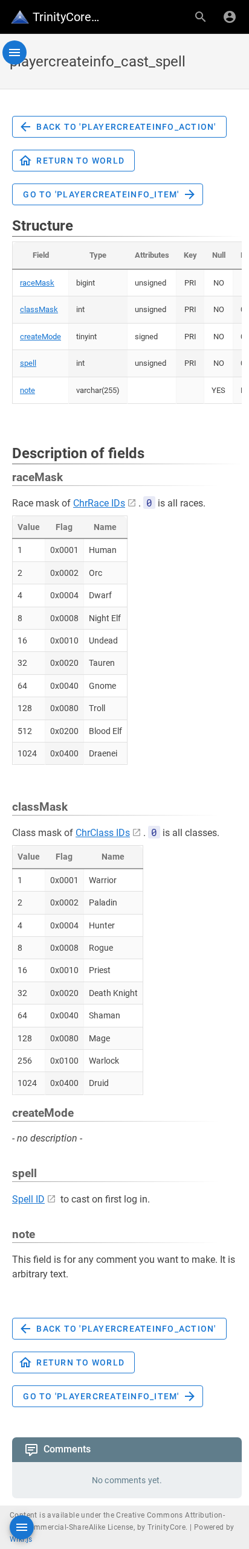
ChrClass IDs (103, 832)
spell (28, 363)
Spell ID (28, 1199)
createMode (40, 336)
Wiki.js (21, 1539)
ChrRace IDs (99, 503)
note (27, 390)
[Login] (229, 16)
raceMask (37, 282)
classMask (39, 309)
